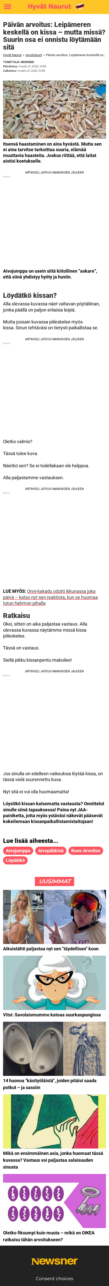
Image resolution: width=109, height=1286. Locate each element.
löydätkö (15, 860)
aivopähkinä (51, 850)
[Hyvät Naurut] (54, 7)
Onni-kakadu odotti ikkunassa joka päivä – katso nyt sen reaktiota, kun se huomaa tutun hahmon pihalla (50, 597)
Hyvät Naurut (12, 55)
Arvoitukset (34, 55)
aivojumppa (18, 850)
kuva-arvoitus (85, 850)
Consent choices (54, 1278)
